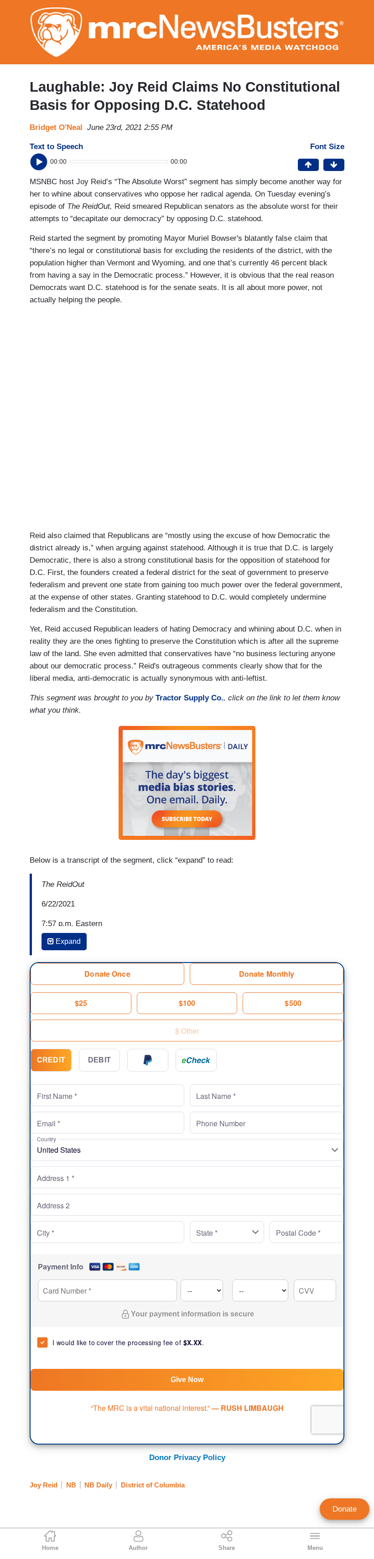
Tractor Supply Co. (189, 698)
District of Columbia (153, 1485)
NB (71, 1485)
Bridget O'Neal (56, 127)
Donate (344, 1509)
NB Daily (98, 1485)
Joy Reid (43, 1485)
